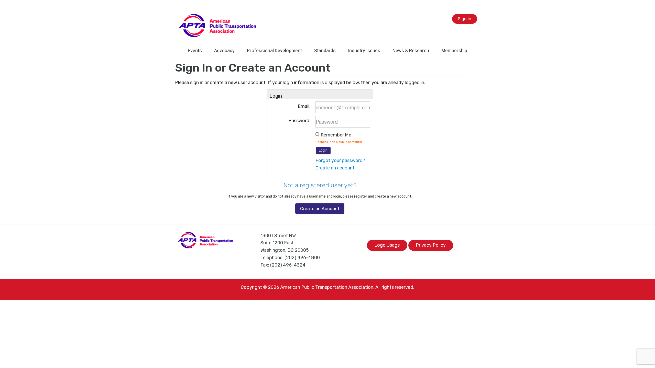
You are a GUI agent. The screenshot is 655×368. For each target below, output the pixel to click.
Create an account (335, 168)
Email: (304, 106)
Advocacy (224, 50)
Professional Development (274, 50)
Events (195, 50)
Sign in (464, 18)
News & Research (410, 50)
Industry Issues (364, 50)
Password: (299, 120)
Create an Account (320, 208)
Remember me (336, 135)
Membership (454, 50)
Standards (325, 50)
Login (323, 150)
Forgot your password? (340, 160)
